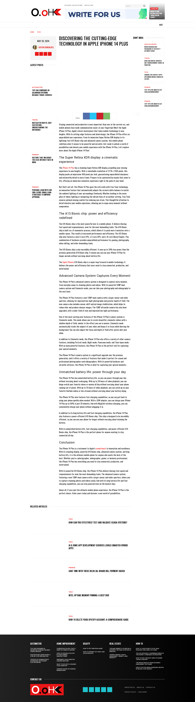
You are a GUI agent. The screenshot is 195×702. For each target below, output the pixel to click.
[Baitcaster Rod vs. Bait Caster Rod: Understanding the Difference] (43, 109)
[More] (113, 116)
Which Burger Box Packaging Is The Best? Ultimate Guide (152, 49)
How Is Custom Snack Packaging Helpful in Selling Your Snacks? (150, 668)
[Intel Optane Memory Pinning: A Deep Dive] (48, 594)
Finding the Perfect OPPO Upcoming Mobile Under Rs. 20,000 (153, 77)
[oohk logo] (46, 12)
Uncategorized (150, 44)
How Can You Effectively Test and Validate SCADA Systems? (98, 522)
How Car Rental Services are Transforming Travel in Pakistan (154, 63)
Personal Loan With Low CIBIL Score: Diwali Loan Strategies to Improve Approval (42, 193)
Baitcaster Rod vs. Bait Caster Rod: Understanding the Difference (42, 126)
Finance (35, 154)
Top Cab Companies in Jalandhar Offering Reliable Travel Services (42, 92)
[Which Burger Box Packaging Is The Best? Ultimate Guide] (138, 48)
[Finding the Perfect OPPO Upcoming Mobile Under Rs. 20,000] (138, 76)
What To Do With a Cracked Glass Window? (66, 664)
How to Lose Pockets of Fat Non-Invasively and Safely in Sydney (147, 649)
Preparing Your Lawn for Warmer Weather (66, 660)
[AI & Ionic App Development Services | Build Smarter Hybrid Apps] (48, 545)
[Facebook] (37, 54)
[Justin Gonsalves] (35, 47)
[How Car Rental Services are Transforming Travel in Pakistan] (138, 62)
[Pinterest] (99, 116)
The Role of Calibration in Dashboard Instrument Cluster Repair (39, 661)
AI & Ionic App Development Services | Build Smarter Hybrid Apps (98, 547)
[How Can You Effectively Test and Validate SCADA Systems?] (48, 521)
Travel (35, 120)
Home (32, 32)
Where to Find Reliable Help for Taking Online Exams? (156, 14)
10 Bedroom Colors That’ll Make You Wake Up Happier (66, 649)
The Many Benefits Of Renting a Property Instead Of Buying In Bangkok (120, 650)
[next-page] (138, 114)
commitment (101, 448)
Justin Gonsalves (46, 47)
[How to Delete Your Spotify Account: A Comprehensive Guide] (48, 618)
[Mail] (97, 689)
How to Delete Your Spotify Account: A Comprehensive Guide (99, 619)
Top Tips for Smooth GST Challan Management (153, 91)
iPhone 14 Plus (68, 167)
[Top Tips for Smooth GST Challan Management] (138, 90)
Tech (39, 32)
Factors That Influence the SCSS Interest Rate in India (42, 160)
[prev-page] (134, 114)
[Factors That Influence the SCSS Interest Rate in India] (43, 144)
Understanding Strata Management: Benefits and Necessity (118, 656)
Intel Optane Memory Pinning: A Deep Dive (89, 595)
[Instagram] (41, 54)
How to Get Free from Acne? (93, 648)
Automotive (37, 87)
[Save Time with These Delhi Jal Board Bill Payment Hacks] (48, 570)
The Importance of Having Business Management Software (148, 663)
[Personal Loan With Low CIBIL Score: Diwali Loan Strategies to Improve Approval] (43, 176)
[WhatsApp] (106, 116)
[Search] (144, 6)
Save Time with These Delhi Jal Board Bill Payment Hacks (97, 571)
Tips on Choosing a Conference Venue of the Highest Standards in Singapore (150, 654)
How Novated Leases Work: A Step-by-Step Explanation (40, 655)
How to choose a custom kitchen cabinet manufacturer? (65, 655)
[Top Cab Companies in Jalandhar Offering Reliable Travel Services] (43, 77)
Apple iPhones (68, 262)
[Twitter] (45, 54)
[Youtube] (50, 54)
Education (154, 8)
